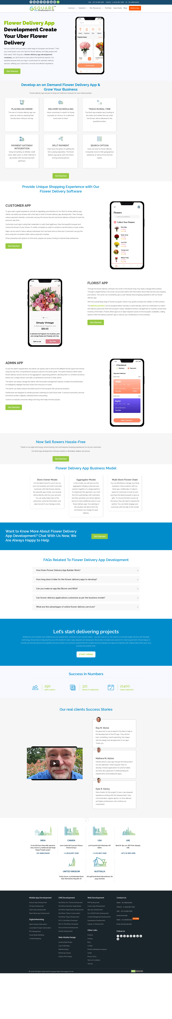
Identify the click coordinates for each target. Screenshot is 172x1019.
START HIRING (86, 654)
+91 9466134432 (132, 2)
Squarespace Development (96, 920)
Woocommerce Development (68, 927)
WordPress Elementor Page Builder (69, 906)
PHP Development (93, 902)
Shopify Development (65, 931)
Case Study (117, 8)
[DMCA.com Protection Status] (137, 971)
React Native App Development (39, 913)
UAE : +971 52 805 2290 (124, 911)
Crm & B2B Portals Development (98, 913)
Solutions (82, 8)
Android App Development (38, 902)
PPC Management (35, 931)
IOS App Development (36, 906)
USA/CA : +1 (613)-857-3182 (126, 907)
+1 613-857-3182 (100, 853)
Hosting (89, 938)
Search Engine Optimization (38, 924)
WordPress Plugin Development (68, 917)
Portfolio (108, 8)
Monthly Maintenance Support (97, 949)
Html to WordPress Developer (68, 924)
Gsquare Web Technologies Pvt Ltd (62, 971)
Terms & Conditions (93, 960)
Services (71, 8)
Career (89, 953)
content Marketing (35, 938)
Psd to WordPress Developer (68, 920)
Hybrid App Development (37, 909)
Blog (125, 8)
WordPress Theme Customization (69, 913)
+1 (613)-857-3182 (115, 2)
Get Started (12, 71)
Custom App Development (96, 906)
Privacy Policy (91, 956)
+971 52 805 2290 (96, 2)
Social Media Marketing (36, 935)
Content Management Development (98, 917)
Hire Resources (95, 8)
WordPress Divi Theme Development (70, 902)
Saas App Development (95, 909)
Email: (124, 924)
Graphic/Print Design (65, 956)
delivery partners (98, 306)
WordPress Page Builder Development (70, 909)
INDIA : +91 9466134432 (124, 902)
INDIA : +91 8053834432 (124, 920)
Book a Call (135, 8)
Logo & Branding (63, 946)
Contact (89, 946)
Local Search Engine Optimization (40, 928)
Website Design (63, 949)
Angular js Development (95, 924)
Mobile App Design (64, 953)
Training (90, 963)
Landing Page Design (65, 942)
